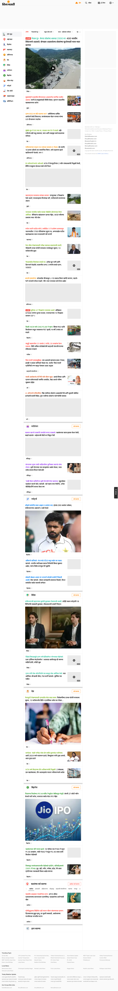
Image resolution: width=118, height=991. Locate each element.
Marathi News (38, 960)
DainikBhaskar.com (91, 136)
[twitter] (74, 91)
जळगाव (70, 889)
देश (27, 141)
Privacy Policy (107, 131)
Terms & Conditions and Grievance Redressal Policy (98, 129)
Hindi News (54, 962)
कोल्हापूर (52, 889)
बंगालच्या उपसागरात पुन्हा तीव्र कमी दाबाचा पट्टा (107, 979)
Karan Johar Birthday (7, 962)
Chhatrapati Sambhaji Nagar (25, 968)
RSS (93, 131)
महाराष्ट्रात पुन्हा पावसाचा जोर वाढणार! (9, 979)
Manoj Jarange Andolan (8, 958)
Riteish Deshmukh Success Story (58, 958)
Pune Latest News (55, 968)
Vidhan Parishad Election (106, 955)
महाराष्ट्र (29, 240)
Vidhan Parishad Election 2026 (58, 955)
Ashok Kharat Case (72, 958)
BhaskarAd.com (90, 148)
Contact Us (88, 131)
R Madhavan (86, 960)
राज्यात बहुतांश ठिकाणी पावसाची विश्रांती (9, 977)
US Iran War (5, 955)
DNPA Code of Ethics (103, 153)
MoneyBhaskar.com (91, 146)
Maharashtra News (7, 968)
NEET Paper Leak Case (89, 955)
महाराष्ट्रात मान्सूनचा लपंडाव (23, 981)
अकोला (31, 889)
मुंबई (28, 108)
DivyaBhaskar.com (91, 138)
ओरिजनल (29, 125)
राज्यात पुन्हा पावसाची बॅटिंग (56, 981)
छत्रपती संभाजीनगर (32, 371)
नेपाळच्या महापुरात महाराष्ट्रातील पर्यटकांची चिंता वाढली (58, 977)
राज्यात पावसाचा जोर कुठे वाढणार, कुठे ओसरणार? (9, 981)
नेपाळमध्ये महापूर (21, 977)
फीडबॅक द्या (116, 492)
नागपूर (75, 889)
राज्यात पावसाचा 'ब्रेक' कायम (73, 979)
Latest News (21, 962)
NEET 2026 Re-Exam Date (8, 960)
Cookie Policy (99, 131)
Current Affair (103, 958)
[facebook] (70, 91)
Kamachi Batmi (87, 958)
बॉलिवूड (28, 459)
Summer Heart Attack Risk (25, 960)
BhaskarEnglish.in (90, 141)
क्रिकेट (28, 555)
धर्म (27, 388)
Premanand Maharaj (105, 960)
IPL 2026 (69, 960)
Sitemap (97, 127)
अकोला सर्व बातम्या (74, 884)
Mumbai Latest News (39, 968)
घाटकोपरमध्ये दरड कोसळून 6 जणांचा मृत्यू (91, 981)
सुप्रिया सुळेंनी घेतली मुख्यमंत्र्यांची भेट (41, 977)
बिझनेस (29, 338)
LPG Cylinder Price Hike (24, 955)
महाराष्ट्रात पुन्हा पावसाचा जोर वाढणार (74, 981)
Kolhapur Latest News (105, 968)
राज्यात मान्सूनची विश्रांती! (56, 979)
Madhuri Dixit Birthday (40, 962)
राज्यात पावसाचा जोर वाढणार (40, 981)
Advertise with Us (89, 127)
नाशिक (28, 354)
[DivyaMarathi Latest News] (8, 4)
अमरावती (37, 889)
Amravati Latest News (7, 970)
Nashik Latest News (88, 968)
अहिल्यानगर (45, 889)
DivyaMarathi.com (90, 143)
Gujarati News (70, 962)
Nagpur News (70, 968)
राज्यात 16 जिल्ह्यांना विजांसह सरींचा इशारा (91, 977)
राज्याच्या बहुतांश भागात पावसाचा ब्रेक (90, 979)
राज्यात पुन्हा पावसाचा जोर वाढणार (24, 979)
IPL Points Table (55, 960)
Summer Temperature (23, 958)
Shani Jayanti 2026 (39, 958)
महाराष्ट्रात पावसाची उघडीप (105, 977)
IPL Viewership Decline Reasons (42, 955)
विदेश (28, 91)
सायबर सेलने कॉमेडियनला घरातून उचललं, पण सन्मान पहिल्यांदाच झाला (74, 977)
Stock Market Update (72, 955)
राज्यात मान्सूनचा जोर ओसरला (40, 979)
